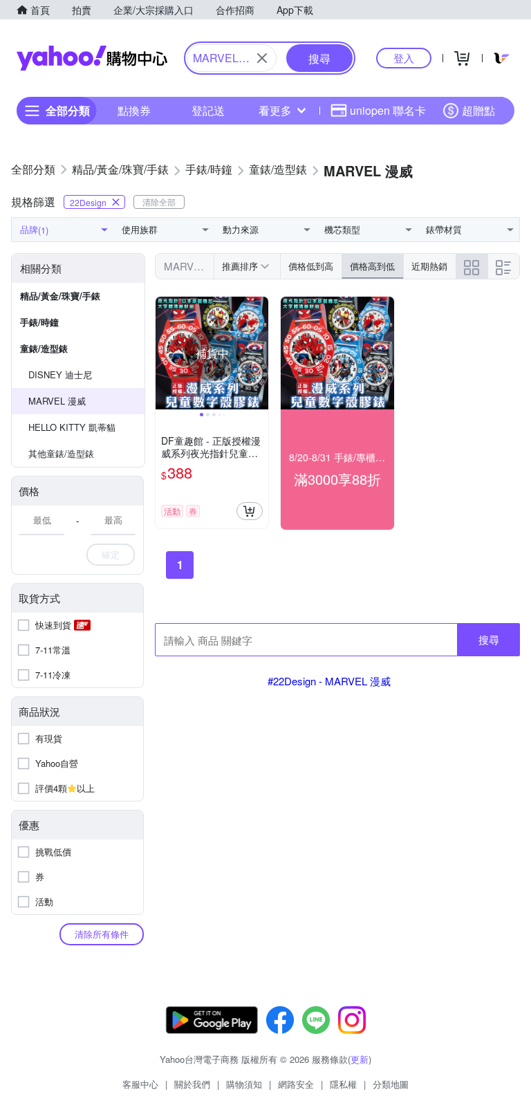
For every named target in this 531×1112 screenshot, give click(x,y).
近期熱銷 (429, 265)
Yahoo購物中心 (92, 58)
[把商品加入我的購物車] (249, 511)
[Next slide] (259, 353)
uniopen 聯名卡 (388, 110)
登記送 (208, 110)
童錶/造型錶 (44, 348)
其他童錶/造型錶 (61, 453)
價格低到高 (310, 265)
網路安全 (296, 1084)
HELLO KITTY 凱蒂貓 (71, 427)
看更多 (275, 110)
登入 (403, 57)
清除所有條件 (102, 933)
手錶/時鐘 (39, 321)
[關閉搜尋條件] (262, 58)
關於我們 (192, 1084)
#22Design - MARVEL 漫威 (329, 681)
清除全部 (159, 201)
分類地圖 (391, 1084)
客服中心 (140, 1084)
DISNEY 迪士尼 (60, 374)
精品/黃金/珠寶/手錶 (60, 295)
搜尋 (488, 639)
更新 (360, 1059)
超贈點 (478, 110)
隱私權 (343, 1084)
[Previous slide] (165, 353)
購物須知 (244, 1084)
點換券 (134, 110)
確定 (111, 554)
